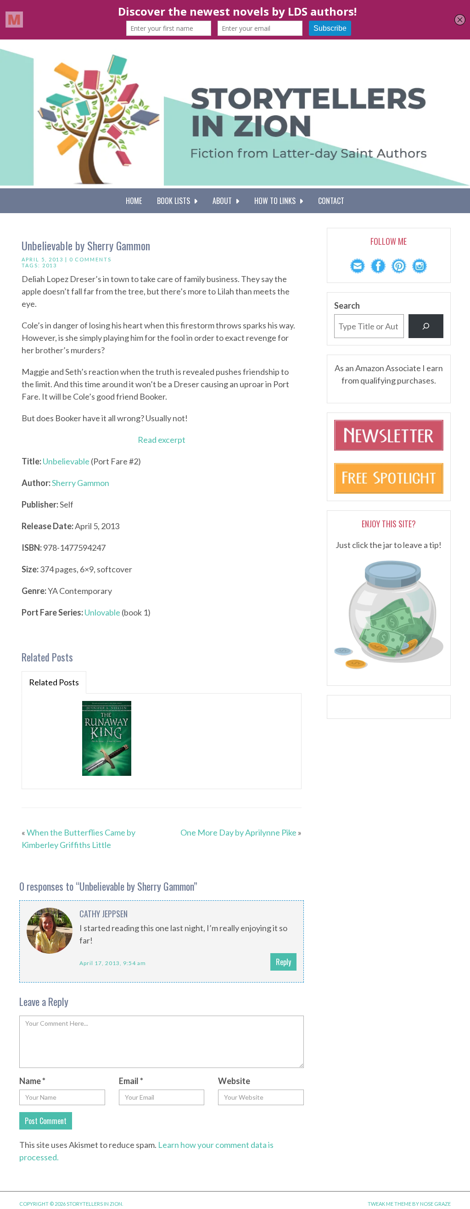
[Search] (425, 326)
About (224, 200)
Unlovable (102, 612)
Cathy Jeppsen (103, 914)
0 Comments (90, 259)
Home (134, 200)
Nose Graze (435, 1204)
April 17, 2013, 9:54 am (112, 963)
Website (234, 1081)
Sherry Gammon (80, 483)
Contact (331, 200)
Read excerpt (161, 440)
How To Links (276, 200)
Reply (283, 961)
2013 (49, 265)
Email (131, 1081)
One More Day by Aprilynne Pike (238, 832)
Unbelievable (66, 461)
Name (32, 1081)
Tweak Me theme (389, 1204)
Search (347, 305)
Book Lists (175, 200)
